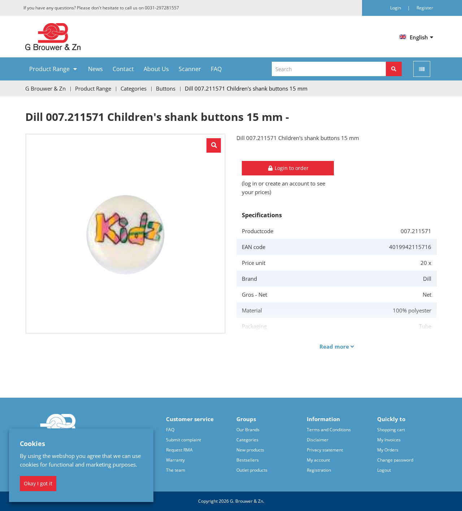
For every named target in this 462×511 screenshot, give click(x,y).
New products (250, 450)
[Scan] (421, 69)
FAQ (216, 69)
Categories (247, 440)
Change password (395, 460)
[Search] (394, 69)
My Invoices (389, 440)
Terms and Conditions (329, 430)
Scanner (190, 69)
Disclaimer (317, 440)
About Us (156, 69)
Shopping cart (391, 430)
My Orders (387, 450)
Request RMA (179, 450)
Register (425, 8)
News (95, 69)
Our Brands (248, 430)
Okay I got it (38, 483)
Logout (384, 470)
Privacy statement (325, 450)
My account (318, 460)
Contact (123, 69)
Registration (319, 470)
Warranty (175, 460)
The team (175, 470)
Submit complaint (183, 440)
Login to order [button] (291, 168)
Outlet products (251, 470)
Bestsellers (247, 460)
